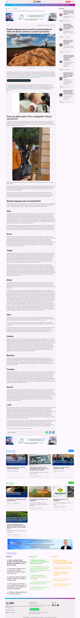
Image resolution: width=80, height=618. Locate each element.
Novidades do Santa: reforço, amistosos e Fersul (61, 468)
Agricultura (21, 4)
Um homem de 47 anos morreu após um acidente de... (68, 47)
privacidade (38, 613)
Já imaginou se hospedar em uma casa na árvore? (16, 500)
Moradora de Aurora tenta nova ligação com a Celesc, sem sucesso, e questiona (68, 92)
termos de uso (32, 613)
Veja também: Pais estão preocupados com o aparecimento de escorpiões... (68, 64)
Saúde (42, 4)
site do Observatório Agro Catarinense (25, 77)
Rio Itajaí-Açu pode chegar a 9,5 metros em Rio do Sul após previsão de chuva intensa (68, 75)
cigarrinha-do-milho (18, 87)
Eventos (29, 4)
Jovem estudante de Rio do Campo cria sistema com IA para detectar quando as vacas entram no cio (16, 526)
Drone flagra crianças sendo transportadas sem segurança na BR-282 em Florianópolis (39, 469)
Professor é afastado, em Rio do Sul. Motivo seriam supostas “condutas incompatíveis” (68, 58)
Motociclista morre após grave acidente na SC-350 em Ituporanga (68, 42)
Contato (67, 4)
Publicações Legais (54, 4)
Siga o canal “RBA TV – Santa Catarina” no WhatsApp (19, 80)
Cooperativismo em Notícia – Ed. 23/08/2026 (39, 500)
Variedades (47, 4)
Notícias (16, 4)
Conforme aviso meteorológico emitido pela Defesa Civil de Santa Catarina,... (68, 81)
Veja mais (71, 450)
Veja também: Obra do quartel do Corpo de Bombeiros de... (68, 97)
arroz (14, 236)
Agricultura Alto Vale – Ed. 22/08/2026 (60, 500)
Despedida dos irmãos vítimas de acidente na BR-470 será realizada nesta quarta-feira (68, 26)
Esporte (25, 4)
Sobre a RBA (62, 4)
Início (12, 4)
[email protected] (11, 612)
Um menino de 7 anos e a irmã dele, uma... (68, 17)
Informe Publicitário (36, 4)
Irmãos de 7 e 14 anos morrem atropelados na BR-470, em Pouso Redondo (68, 12)
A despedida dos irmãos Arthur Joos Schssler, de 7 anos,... (68, 32)
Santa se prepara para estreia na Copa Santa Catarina (16, 468)
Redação (40, 25)
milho (11, 187)
